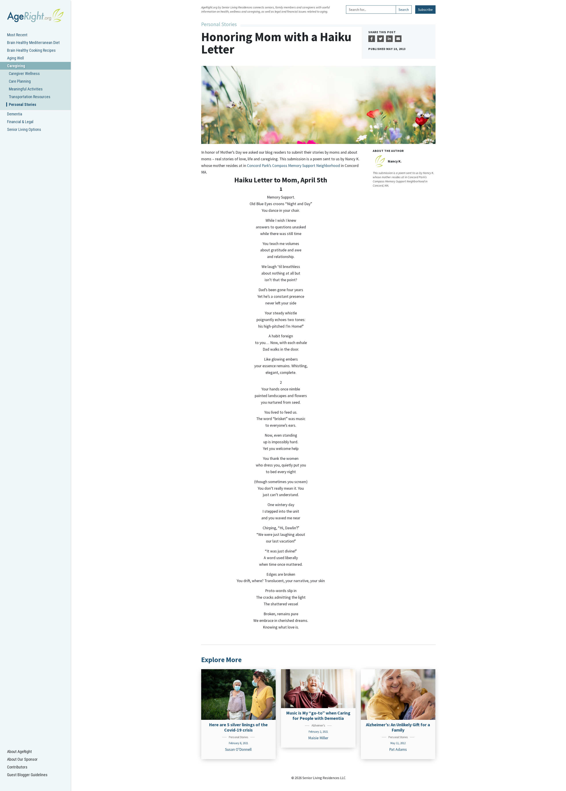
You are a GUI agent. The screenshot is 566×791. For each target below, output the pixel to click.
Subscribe (425, 9)
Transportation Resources (29, 96)
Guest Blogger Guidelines (27, 774)
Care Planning (20, 81)
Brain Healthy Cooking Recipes (31, 50)
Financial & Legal (20, 121)
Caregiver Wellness (24, 73)
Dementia (14, 114)
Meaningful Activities (26, 89)
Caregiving (16, 65)
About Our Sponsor (22, 759)
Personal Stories (22, 104)
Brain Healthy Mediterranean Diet (33, 42)
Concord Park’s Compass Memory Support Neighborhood (293, 165)
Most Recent (17, 34)
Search (404, 9)
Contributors (17, 767)
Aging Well (15, 58)
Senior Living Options (24, 129)
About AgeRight (19, 751)
